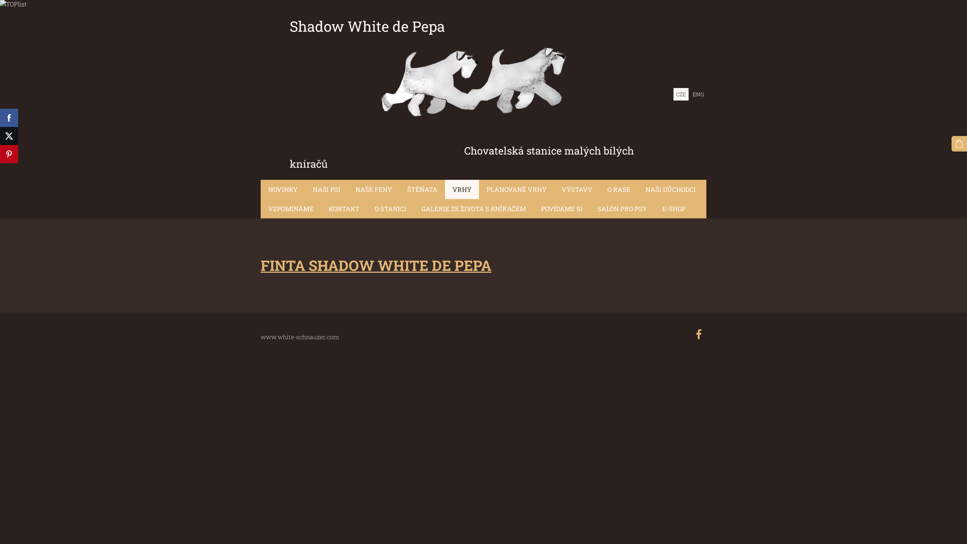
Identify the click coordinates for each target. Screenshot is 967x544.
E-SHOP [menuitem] (674, 208)
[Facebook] (698, 334)
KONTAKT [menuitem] (344, 208)
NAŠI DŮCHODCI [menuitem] (671, 189)
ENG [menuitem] (698, 94)
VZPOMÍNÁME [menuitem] (291, 208)
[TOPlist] (13, 4)
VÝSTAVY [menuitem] (577, 189)
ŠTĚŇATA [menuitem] (422, 189)
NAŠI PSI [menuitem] (326, 189)
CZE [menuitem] (681, 94)
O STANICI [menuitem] (390, 208)
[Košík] (959, 143)
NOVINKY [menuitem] (283, 189)
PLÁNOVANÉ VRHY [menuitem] (517, 189)
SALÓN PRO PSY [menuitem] (622, 208)
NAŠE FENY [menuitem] (373, 189)
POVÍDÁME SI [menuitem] (561, 208)
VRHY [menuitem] (462, 189)
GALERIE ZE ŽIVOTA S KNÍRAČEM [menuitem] (474, 208)
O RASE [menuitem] (618, 189)
